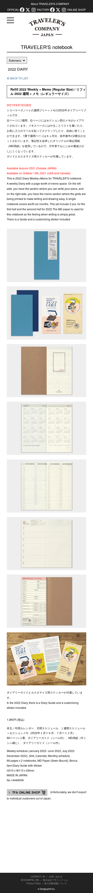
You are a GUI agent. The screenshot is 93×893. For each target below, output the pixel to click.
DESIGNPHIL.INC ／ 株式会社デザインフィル (44, 880)
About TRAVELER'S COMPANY (50, 4)
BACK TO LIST (18, 78)
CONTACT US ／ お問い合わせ (46, 876)
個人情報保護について (55, 883)
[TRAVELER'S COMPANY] (47, 27)
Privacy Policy (33, 883)
